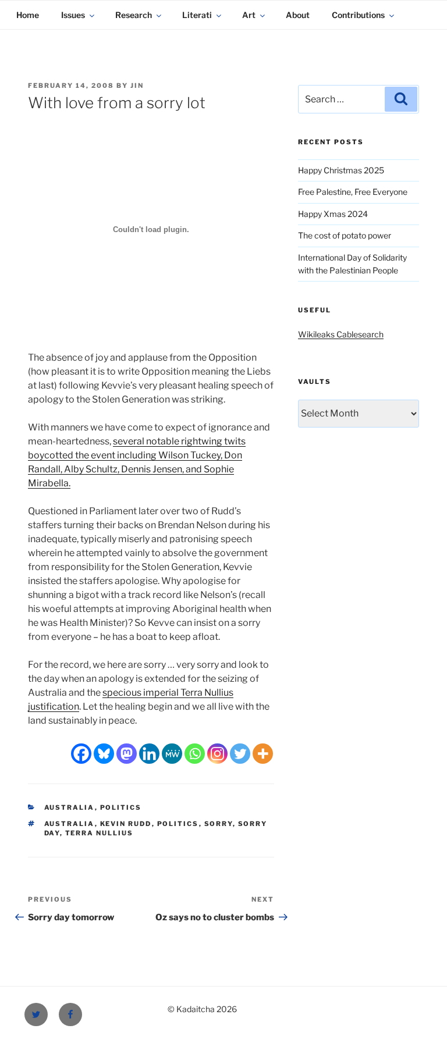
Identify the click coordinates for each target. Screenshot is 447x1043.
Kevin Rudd (126, 824)
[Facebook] (81, 753)
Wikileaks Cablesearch (341, 334)
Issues (73, 15)
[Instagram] (217, 753)
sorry (218, 824)
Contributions (358, 15)
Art (249, 15)
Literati (197, 15)
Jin (137, 85)
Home (27, 15)
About (298, 15)
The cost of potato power (344, 235)
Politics (121, 807)
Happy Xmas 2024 (333, 214)
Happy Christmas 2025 (341, 170)
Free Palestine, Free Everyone (352, 192)
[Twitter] (240, 753)
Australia (69, 807)
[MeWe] (172, 753)
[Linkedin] (149, 753)
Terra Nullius (99, 833)
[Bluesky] (104, 753)
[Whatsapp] (195, 753)
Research (133, 15)
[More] (263, 753)
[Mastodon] (126, 753)
